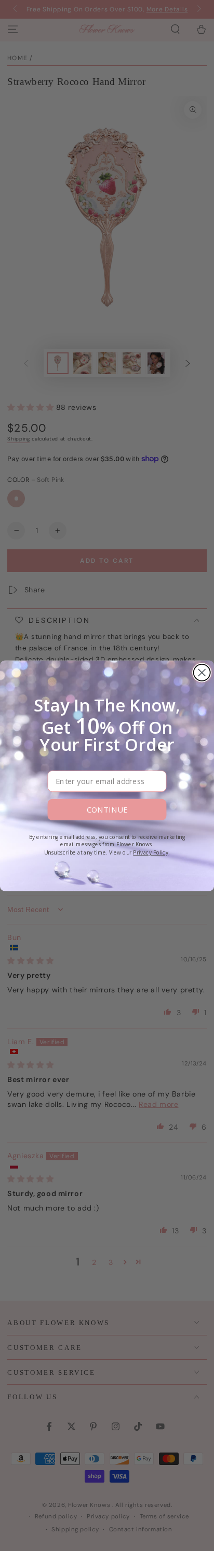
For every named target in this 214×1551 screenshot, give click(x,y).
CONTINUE (107, 809)
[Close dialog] (202, 672)
